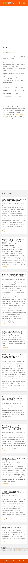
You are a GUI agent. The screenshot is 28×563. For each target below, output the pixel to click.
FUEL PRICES (20, 359)
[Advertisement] (14, 27)
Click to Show (18, 99)
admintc (6, 203)
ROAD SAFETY (20, 203)
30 (21, 549)
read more (5, 232)
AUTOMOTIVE (20, 277)
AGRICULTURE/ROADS (8, 497)
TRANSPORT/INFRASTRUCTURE (10, 245)
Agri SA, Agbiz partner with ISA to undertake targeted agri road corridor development (13, 492)
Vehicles (9, 52)
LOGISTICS (20, 401)
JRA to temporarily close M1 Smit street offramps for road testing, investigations (13, 460)
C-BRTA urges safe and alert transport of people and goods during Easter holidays (14, 201)
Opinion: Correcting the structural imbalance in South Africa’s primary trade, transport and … (12, 398)
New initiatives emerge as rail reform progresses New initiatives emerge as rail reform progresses (13, 333)
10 (16, 549)
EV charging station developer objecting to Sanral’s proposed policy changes (14, 274)
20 (18, 549)
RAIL (18, 335)
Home (4, 52)
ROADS (19, 430)
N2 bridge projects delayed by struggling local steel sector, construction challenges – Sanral (11, 427)
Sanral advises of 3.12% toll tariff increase (11, 528)
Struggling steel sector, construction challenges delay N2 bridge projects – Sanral (13, 241)
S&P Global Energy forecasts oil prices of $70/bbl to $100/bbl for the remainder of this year (13, 356)
